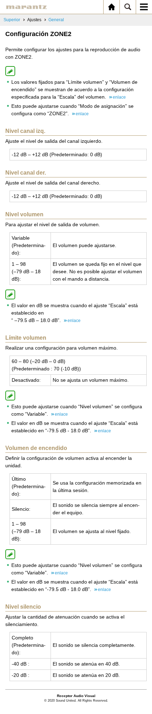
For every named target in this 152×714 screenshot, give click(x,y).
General (56, 19)
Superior (12, 19)
